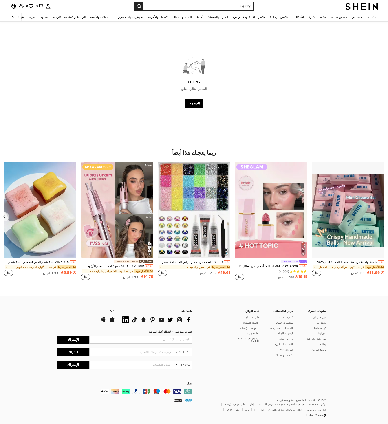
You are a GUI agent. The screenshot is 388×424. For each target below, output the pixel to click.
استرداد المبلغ (285, 333)
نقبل (189, 383)
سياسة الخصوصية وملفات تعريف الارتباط (281, 404)
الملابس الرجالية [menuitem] (280, 17)
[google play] (104, 321)
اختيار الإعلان (233, 409)
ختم (247, 409)
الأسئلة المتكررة (284, 344)
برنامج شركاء (318, 349)
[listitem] (348, 221)
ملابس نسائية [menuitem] (338, 17)
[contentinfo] (124, 391)
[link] (39, 6)
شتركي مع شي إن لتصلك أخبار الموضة (170, 331)
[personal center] (48, 6)
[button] (21, 6)
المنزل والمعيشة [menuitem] (218, 17)
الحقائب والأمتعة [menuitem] (100, 17)
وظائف (322, 344)
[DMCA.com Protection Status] (178, 400)
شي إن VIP (286, 349)
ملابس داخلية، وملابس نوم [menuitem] (249, 17)
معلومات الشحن (284, 322)
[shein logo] (361, 6)
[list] (156, 319)
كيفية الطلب (286, 317)
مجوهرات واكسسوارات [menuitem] (129, 17)
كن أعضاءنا (320, 328)
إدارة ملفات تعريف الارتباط (239, 404)
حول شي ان (319, 317)
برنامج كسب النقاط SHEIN (248, 340)
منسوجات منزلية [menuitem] (38, 17)
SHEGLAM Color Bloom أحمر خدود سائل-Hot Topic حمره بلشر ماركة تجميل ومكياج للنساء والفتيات (270, 266)
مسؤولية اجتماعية (316, 338)
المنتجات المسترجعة (281, 328)
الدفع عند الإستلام (249, 328)
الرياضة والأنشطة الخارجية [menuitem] (69, 17)
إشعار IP (259, 409)
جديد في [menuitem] (357, 17)
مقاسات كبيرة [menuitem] (317, 17)
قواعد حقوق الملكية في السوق (285, 409)
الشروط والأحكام (316, 409)
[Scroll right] (13, 17)
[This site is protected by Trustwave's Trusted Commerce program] (188, 400)
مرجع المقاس (285, 338)
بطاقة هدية (253, 333)
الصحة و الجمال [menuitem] (182, 17)
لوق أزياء (321, 333)
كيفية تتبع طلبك (284, 355)
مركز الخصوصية (317, 404)
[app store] (112, 321)
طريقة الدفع (252, 317)
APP (112, 311)
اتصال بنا (321, 322)
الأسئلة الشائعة (250, 322)
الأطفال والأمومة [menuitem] (158, 17)
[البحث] (138, 6)
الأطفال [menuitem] (299, 17)
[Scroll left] (18, 17)
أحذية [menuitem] (199, 17)
